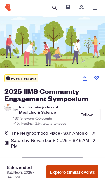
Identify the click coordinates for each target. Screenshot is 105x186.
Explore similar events (72, 172)
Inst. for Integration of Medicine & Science (38, 109)
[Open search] (54, 8)
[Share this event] (84, 78)
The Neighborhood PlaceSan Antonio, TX (53, 133)
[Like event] (97, 78)
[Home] (7, 7)
